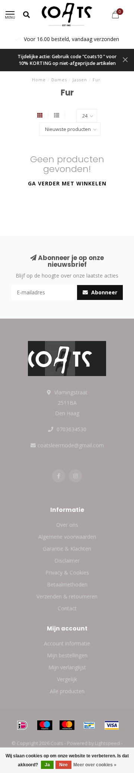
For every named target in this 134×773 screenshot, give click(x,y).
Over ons (67, 524)
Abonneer (103, 292)
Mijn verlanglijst (67, 667)
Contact (67, 608)
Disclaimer (67, 560)
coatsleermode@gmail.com (71, 445)
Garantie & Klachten (67, 548)
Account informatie (67, 643)
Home (39, 79)
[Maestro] (44, 725)
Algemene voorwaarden (67, 536)
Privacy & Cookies (67, 572)
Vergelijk (67, 679)
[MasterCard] (67, 725)
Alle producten (67, 691)
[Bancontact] (89, 725)
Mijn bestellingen (67, 655)
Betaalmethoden (67, 584)
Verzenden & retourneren (67, 596)
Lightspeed (107, 743)
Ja (47, 764)
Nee (63, 764)
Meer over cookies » (95, 764)
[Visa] (111, 725)
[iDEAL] (22, 725)
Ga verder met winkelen (67, 183)
